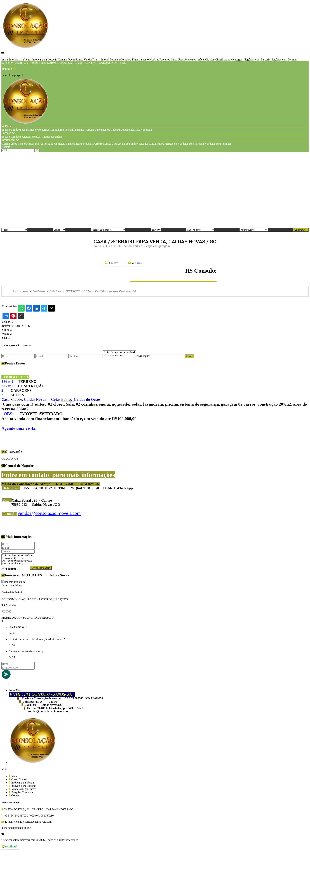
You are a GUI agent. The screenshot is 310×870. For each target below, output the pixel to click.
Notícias (154, 59)
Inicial (4, 59)
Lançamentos (102, 129)
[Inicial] (25, 47)
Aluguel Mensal (31, 136)
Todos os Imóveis (11, 129)
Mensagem (237, 59)
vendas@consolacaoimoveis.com (49, 513)
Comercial (43, 129)
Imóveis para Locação (44, 59)
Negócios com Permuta (284, 59)
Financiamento (140, 59)
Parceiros (164, 59)
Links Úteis (177, 59)
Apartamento (29, 129)
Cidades (209, 59)
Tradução (7, 68)
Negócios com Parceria (257, 59)
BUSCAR (302, 229)
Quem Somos (75, 59)
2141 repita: (143, 355)
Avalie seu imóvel (194, 59)
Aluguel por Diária (51, 136)
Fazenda (79, 129)
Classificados (222, 59)
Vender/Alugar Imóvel (96, 59)
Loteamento (127, 129)
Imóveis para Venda (20, 59)
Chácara (115, 129)
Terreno (89, 129)
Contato (62, 59)
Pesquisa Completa (120, 59)
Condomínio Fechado (62, 129)
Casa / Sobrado (143, 129)
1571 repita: (8, 568)
